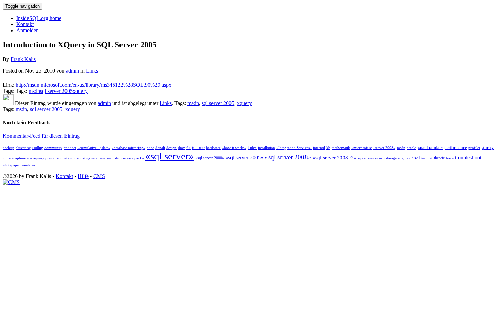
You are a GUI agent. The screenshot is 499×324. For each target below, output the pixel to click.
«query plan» (43, 158)
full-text (198, 148)
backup (8, 148)
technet (426, 158)
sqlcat (362, 158)
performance (455, 147)
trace (450, 158)
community (53, 148)
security (113, 158)
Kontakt (25, 24)
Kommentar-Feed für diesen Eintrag (41, 136)
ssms (378, 158)
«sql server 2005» (244, 157)
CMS (99, 176)
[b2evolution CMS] (11, 182)
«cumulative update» (93, 148)
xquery (80, 91)
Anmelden (27, 30)
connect (70, 148)
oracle (411, 148)
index (252, 147)
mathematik (341, 148)
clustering (23, 148)
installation (266, 148)
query (488, 147)
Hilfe (83, 176)
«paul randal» (430, 147)
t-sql (416, 157)
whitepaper (11, 165)
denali (160, 148)
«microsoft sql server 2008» (373, 148)
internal (319, 148)
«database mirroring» (128, 148)
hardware (213, 148)
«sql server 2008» (288, 157)
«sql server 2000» (209, 158)
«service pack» (132, 158)
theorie (439, 158)
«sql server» (169, 155)
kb (328, 148)
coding (37, 147)
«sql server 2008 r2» (334, 157)
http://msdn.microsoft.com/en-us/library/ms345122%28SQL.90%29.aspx (93, 85)
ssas (371, 158)
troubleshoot (468, 157)
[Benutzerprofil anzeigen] (8, 103)
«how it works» (234, 148)
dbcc (150, 148)
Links (92, 71)
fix (188, 148)
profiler (474, 148)
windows (28, 165)
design (171, 148)
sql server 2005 (56, 91)
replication (64, 158)
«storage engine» (397, 158)
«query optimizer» (17, 158)
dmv (181, 148)
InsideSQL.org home (38, 18)
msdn (34, 91)
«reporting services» (90, 158)
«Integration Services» (294, 148)
